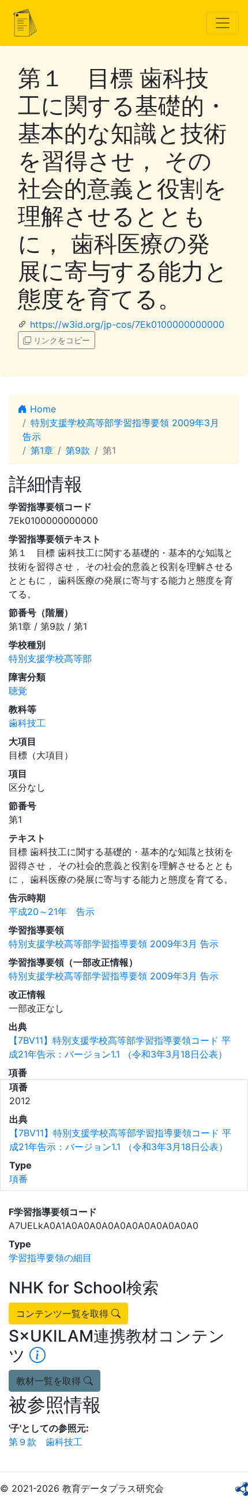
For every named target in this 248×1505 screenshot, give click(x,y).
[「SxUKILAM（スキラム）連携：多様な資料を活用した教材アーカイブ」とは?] (37, 1355)
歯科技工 (27, 723)
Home (41, 409)
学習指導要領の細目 (50, 1257)
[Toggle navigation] (222, 23)
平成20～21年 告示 (52, 911)
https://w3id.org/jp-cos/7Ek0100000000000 (127, 324)
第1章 (42, 450)
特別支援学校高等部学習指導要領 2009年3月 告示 (114, 943)
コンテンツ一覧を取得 (63, 1313)
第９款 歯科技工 (45, 1441)
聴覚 (18, 690)
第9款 (78, 450)
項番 (18, 1179)
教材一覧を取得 (50, 1381)
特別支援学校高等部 (50, 658)
